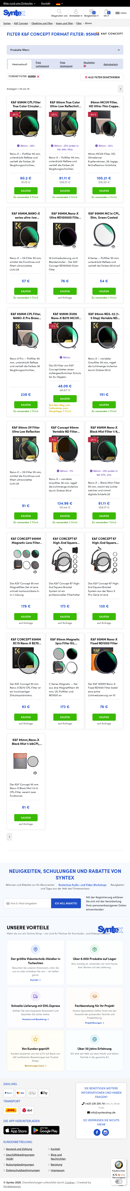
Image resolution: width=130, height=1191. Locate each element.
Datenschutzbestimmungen (23, 1170)
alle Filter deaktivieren (104, 77)
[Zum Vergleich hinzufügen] (35, 135)
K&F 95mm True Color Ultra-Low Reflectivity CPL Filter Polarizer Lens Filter (65, 104)
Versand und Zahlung (19, 1149)
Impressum (57, 1170)
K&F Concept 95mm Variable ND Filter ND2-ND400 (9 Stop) (64, 429)
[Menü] (125, 1161)
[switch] (118, 1182)
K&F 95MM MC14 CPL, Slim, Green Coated (104, 215)
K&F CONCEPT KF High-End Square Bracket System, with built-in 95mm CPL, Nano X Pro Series (104, 540)
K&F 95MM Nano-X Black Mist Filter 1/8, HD (104, 429)
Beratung (56, 1164)
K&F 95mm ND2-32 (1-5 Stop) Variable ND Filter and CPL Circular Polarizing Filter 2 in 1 (104, 316)
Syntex (7, 23)
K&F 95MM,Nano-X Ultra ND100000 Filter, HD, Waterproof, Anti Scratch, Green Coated (65, 215)
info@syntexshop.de (103, 1112)
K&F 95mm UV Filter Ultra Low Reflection (26, 429)
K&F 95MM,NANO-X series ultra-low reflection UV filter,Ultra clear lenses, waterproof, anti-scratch (26, 215)
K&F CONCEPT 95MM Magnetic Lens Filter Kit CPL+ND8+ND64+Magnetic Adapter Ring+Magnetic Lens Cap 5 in (26, 540)
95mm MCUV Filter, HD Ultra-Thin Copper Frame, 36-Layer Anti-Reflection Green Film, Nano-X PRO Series (104, 104)
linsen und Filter (64, 23)
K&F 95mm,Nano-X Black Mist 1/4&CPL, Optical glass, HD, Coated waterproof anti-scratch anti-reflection (26, 742)
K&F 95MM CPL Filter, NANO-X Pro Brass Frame (26, 316)
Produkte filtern (19, 50)
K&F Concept (21, 23)
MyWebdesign (12, 1186)
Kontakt (45, 3)
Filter (79, 23)
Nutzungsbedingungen (20, 1164)
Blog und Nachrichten (58, 1157)
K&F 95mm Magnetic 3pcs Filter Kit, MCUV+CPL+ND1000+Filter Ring (65, 641)
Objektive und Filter (42, 23)
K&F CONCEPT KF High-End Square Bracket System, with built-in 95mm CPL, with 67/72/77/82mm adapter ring (65, 540)
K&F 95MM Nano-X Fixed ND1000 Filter (104, 641)
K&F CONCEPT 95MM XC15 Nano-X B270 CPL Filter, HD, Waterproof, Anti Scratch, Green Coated (26, 641)
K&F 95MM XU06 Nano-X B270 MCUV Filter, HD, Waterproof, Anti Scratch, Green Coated (64, 316)
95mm (32, 76)
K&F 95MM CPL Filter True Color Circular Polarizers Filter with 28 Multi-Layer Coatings (26, 104)
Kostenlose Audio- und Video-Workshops (82, 885)
